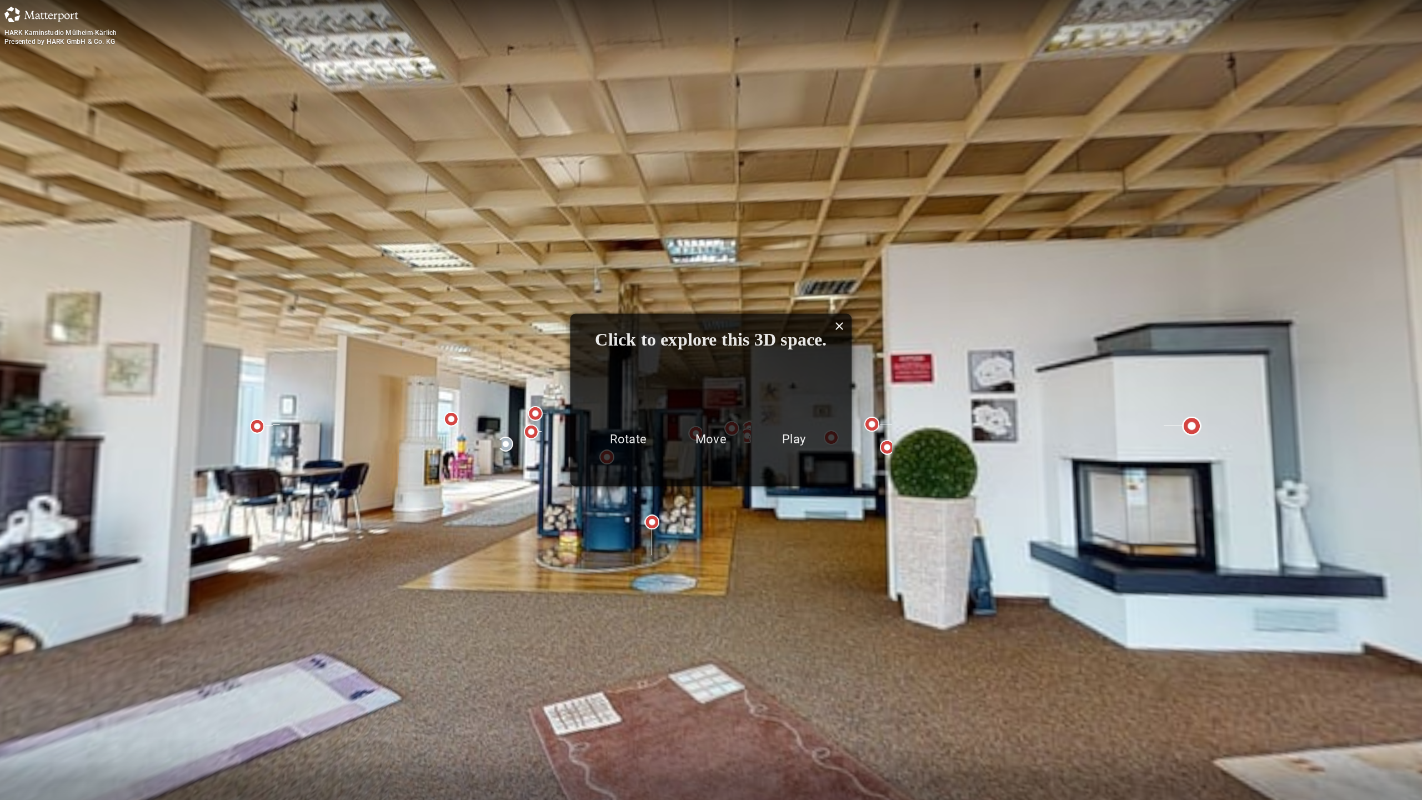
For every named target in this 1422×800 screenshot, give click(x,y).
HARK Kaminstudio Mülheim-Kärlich (60, 33)
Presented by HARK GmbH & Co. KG (59, 42)
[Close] (845, 326)
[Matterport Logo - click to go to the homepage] (41, 14)
